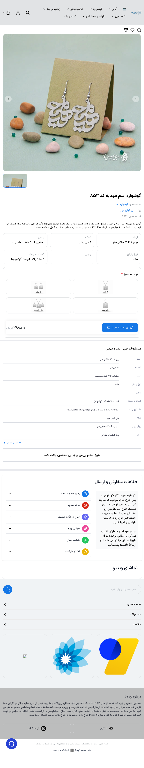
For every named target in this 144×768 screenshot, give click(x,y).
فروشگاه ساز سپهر (61, 750)
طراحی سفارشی (95, 16)
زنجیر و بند (53, 9)
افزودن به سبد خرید (123, 328)
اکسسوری (120, 16)
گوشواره (98, 9)
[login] (18, 12)
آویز (114, 9)
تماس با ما (69, 16)
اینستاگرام (33, 728)
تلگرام (103, 728)
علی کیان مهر (128, 210)
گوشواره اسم (122, 204)
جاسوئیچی (76, 9)
